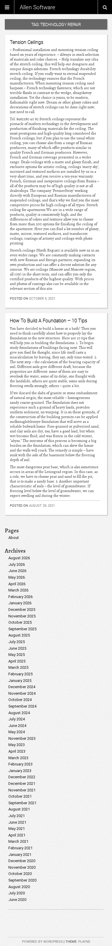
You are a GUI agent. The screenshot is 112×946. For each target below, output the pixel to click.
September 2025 (22, 629)
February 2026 (20, 596)
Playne (84, 942)
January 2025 (19, 680)
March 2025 (18, 667)
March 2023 (18, 758)
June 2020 (17, 899)
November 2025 (22, 616)
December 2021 (21, 783)
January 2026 (19, 603)
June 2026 (17, 570)
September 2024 (22, 706)
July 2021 (16, 816)
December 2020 (21, 861)
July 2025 (16, 642)
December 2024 (21, 687)
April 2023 (16, 751)
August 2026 (19, 558)
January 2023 (19, 770)
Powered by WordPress (42, 942)
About (13, 537)
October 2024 (20, 699)
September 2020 (22, 880)
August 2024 (19, 713)
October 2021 (20, 796)
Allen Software (37, 7)
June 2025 (17, 648)
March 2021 (18, 841)
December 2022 (21, 777)
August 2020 (19, 887)
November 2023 (22, 738)
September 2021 (22, 803)
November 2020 (22, 867)
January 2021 (19, 854)
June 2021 (17, 822)
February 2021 (20, 848)
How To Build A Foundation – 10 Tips (48, 320)
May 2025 (16, 654)
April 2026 (16, 584)
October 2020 (20, 873)
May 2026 (16, 577)
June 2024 (17, 725)
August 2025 (19, 635)
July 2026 (16, 564)
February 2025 (20, 674)
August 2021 (19, 809)
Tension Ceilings (26, 42)
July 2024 (16, 719)
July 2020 (16, 893)
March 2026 (18, 590)
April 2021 (16, 835)
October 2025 (20, 622)
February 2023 (20, 764)
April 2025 (16, 661)
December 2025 (21, 609)
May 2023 (16, 744)
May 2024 (16, 732)
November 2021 (22, 790)
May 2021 (16, 828)
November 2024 (22, 693)
